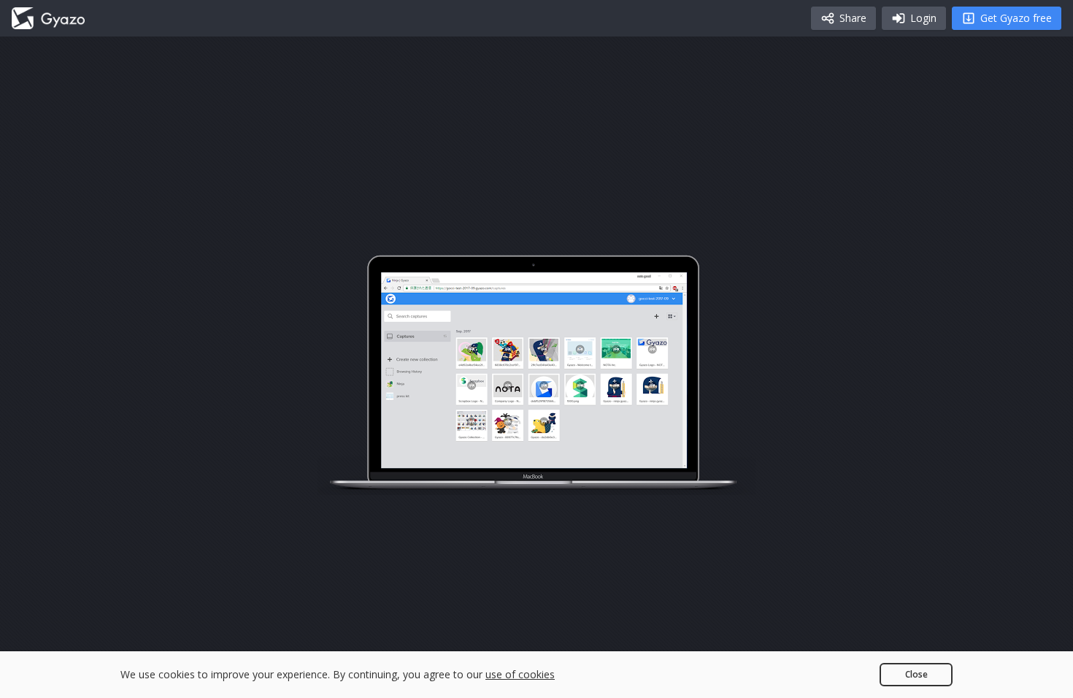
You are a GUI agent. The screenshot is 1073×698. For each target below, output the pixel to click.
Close (916, 674)
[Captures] (48, 18)
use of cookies (520, 674)
